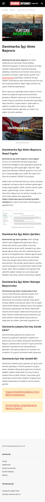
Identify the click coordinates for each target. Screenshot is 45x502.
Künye (4, 461)
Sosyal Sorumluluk (9, 468)
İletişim (5, 475)
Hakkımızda (6, 465)
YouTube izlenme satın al (11, 494)
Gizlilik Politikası (8, 472)
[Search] (42, 3)
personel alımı (8, 77)
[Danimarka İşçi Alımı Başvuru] (22, 28)
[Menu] (3, 3)
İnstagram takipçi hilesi (10, 491)
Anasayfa (5, 10)
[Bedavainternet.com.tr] (23, 3)
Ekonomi (12, 10)
